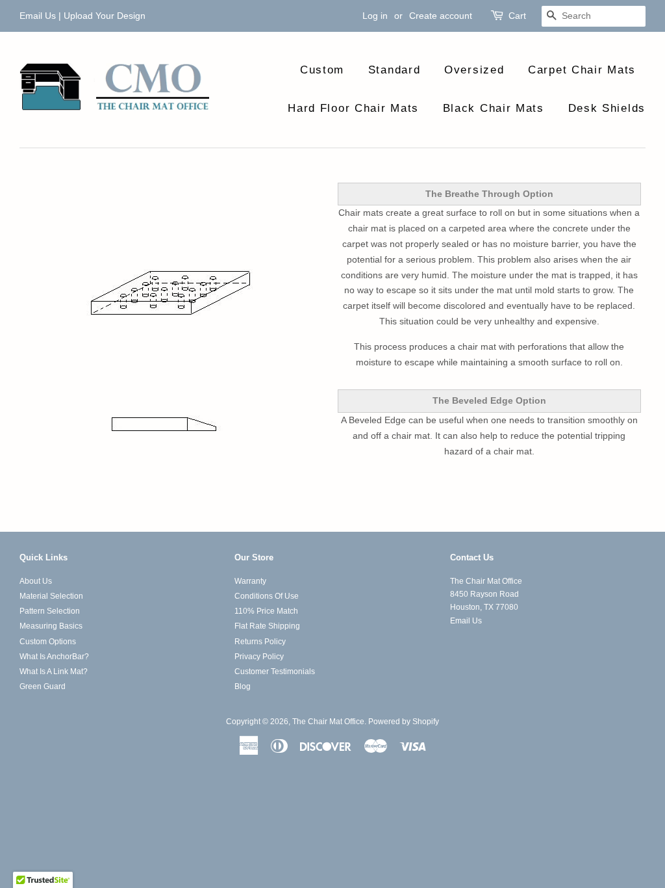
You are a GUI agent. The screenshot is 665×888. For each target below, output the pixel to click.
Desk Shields (607, 108)
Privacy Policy (259, 656)
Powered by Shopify (403, 721)
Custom (322, 70)
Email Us (37, 15)
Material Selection (51, 596)
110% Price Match (266, 611)
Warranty (250, 581)
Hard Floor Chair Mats (353, 108)
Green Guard (42, 686)
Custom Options (47, 641)
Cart (517, 15)
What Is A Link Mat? (53, 671)
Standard (394, 70)
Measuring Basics (50, 626)
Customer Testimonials (274, 671)
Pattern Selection (49, 611)
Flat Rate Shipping (267, 626)
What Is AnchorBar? (54, 656)
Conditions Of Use (266, 596)
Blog (242, 686)
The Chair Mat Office (328, 721)
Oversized (474, 70)
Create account (440, 15)
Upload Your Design (104, 15)
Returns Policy (260, 641)
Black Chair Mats (493, 108)
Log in (375, 15)
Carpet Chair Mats (582, 70)
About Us (35, 581)
